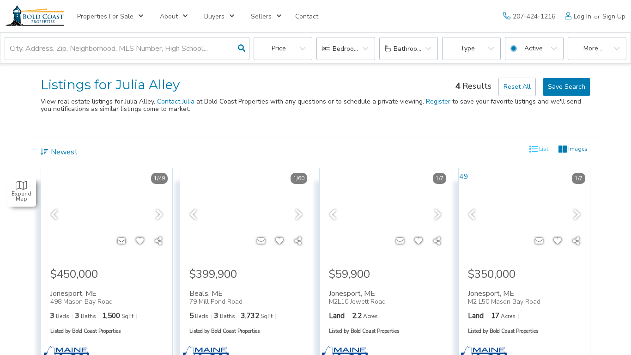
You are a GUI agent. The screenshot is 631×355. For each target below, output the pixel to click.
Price (279, 48)
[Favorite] (140, 241)
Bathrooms (409, 48)
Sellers (261, 16)
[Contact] (121, 241)
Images (577, 149)
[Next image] (159, 215)
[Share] (158, 241)
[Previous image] (54, 215)
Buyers (214, 16)
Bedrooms (347, 48)
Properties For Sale (105, 16)
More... (592, 48)
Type (467, 48)
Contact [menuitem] (306, 16)
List (543, 149)
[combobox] (11, 48)
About (169, 16)
